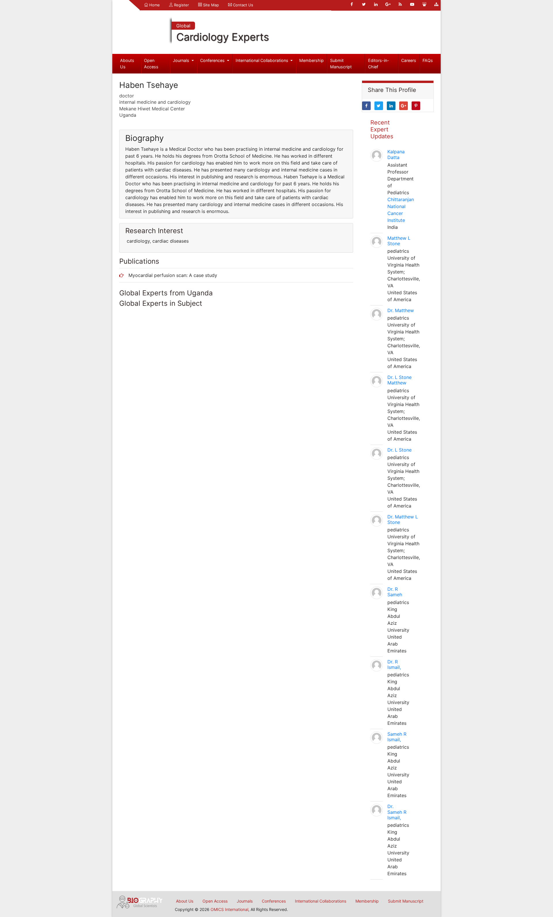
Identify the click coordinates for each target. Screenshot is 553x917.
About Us (184, 901)
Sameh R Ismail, (396, 736)
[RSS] (400, 4)
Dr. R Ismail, (394, 664)
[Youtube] (412, 4)
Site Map (210, 5)
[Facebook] (351, 4)
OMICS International (229, 909)
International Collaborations (262, 60)
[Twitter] (363, 4)
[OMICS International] (140, 901)
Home (154, 5)
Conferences (213, 60)
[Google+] (388, 4)
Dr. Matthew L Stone (402, 519)
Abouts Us (127, 63)
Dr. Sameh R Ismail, (396, 811)
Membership (311, 60)
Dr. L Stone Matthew (399, 380)
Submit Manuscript (341, 63)
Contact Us (242, 5)
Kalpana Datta (396, 154)
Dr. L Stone (399, 450)
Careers (408, 60)
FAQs (428, 60)
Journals (181, 60)
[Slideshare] (424, 4)
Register (181, 5)
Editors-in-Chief (378, 63)
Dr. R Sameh (394, 591)
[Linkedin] (376, 4)
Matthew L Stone (398, 240)
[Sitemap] (436, 4)
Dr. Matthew (400, 310)
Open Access (151, 63)
